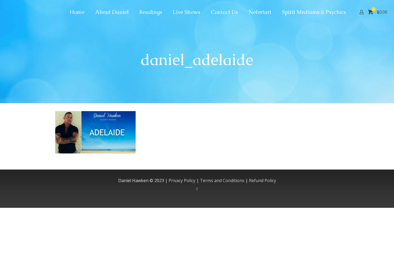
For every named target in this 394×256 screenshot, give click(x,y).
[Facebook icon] (197, 188)
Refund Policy (262, 180)
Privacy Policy (182, 180)
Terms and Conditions (222, 180)
